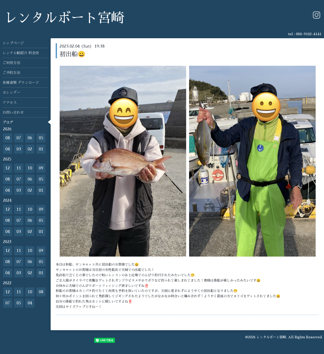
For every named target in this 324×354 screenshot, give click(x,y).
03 (18, 149)
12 (7, 168)
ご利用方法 (11, 63)
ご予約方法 (11, 72)
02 (30, 149)
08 (7, 138)
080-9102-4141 (308, 34)
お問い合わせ (13, 112)
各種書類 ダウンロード (21, 82)
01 (41, 149)
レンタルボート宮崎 (64, 18)
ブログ (8, 122)
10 (30, 168)
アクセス (10, 102)
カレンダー (11, 92)
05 (41, 138)
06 (30, 138)
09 (41, 168)
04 (7, 149)
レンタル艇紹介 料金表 (21, 53)
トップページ (13, 43)
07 (18, 138)
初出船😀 (72, 54)
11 (18, 168)
